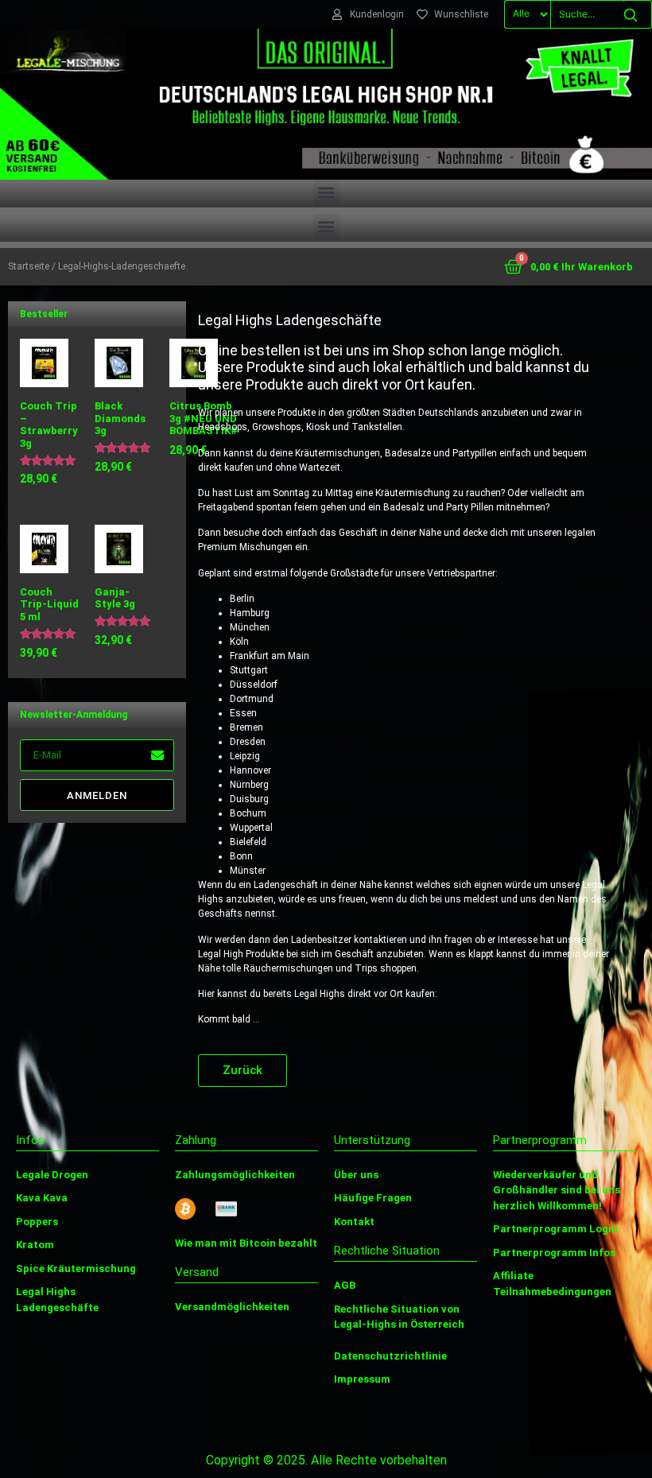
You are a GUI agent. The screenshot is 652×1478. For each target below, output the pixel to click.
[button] (326, 193)
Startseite (28, 266)
